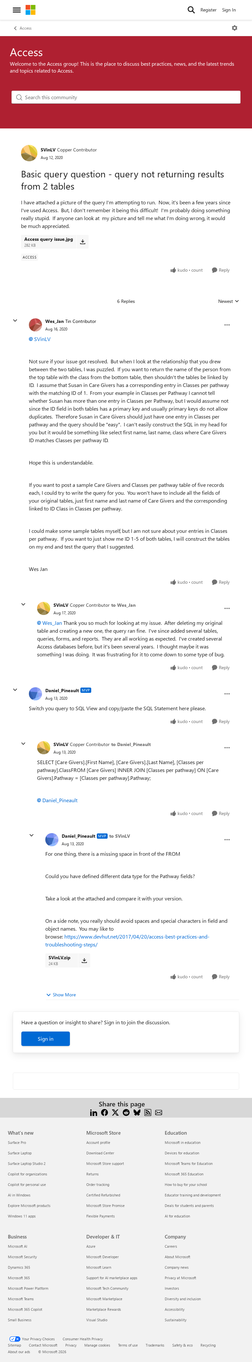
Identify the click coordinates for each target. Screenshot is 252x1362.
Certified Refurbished (103, 1194)
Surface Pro (17, 1142)
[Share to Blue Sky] (137, 1111)
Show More (64, 994)
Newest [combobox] (228, 301)
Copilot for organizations (27, 1173)
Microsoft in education (182, 1142)
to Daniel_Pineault (131, 744)
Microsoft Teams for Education (189, 1163)
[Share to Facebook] (104, 1111)
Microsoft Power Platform (28, 1288)
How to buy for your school (186, 1184)
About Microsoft (177, 1256)
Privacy (70, 1345)
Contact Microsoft (43, 1345)
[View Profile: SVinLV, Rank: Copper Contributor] (29, 153)
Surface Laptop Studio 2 (27, 1163)
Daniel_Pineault (62, 690)
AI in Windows (19, 1194)
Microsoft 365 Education (184, 1173)
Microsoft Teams (21, 1298)
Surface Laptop (20, 1152)
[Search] (191, 10)
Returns (92, 1173)
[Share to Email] (158, 1111)
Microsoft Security (22, 1256)
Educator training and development (193, 1194)
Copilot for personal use (27, 1184)
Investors (172, 1288)
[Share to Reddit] (126, 1111)
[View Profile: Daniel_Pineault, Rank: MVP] (35, 693)
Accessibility (174, 1309)
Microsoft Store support (105, 1163)
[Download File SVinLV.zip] (84, 960)
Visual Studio (96, 1319)
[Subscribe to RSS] (147, 1111)
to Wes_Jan (123, 605)
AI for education (177, 1216)
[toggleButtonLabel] (234, 28)
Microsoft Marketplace (104, 1298)
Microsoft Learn (98, 1267)
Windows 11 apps (22, 1216)
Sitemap (14, 1345)
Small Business (20, 1319)
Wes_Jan (54, 321)
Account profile (98, 1142)
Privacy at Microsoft (180, 1277)
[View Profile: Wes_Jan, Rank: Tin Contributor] (35, 324)
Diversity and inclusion (183, 1298)
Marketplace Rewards (103, 1309)
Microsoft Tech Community (107, 1288)
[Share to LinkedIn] (93, 1111)
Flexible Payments (100, 1216)
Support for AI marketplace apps (111, 1277)
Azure (90, 1246)
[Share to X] (115, 1111)
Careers (171, 1246)
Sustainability (175, 1319)
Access (26, 28)
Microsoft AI (17, 1246)
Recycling (208, 1345)
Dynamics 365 (19, 1267)
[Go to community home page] (30, 10)
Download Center (100, 1152)
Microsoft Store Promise (105, 1205)
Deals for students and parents (189, 1205)
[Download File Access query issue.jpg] (82, 242)
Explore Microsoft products (29, 1205)
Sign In (229, 10)
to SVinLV (119, 836)
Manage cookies (97, 1345)
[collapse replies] (15, 321)
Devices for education (182, 1152)
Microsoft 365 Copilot (25, 1309)
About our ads (19, 1351)
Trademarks (155, 1345)
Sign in (45, 1038)
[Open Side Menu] (17, 10)
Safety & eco (182, 1345)
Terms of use (128, 1345)
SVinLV (48, 150)
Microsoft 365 (19, 1277)
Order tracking (97, 1184)
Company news (177, 1267)
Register (208, 10)
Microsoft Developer (102, 1256)
